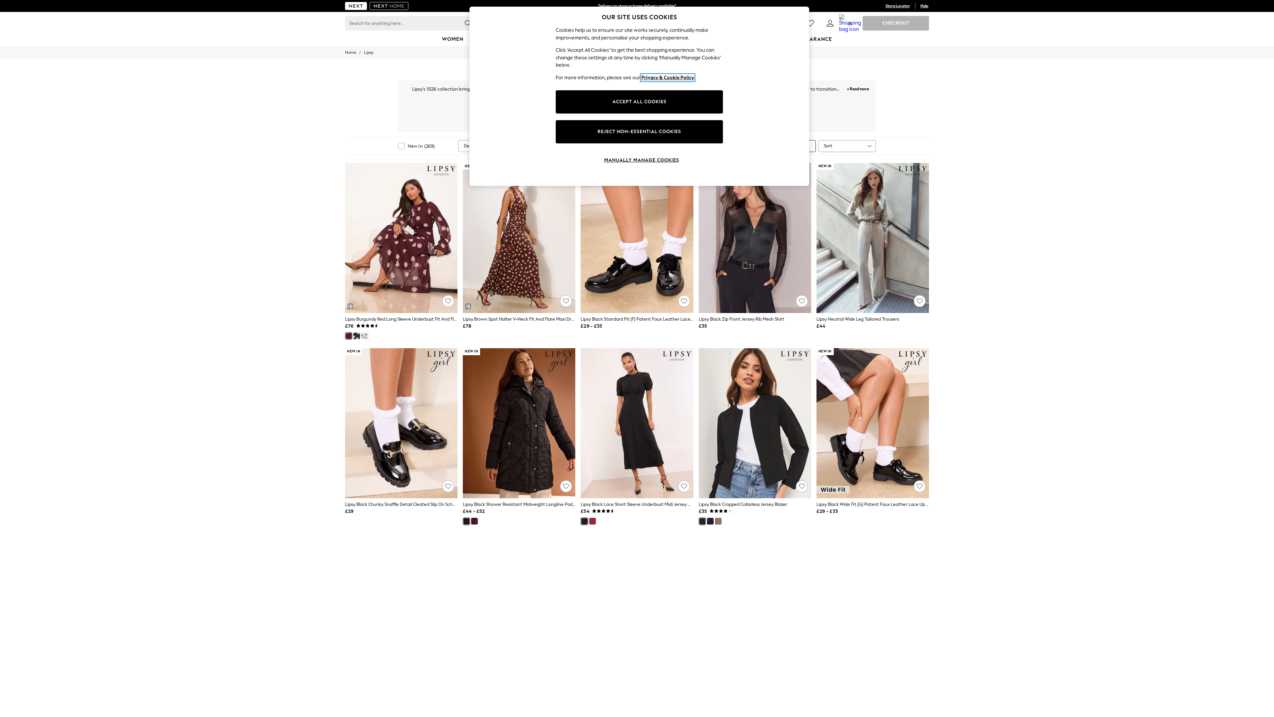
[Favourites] (810, 23)
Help (924, 6)
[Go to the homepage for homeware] (389, 6)
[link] (830, 23)
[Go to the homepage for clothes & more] (356, 6)
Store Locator (897, 6)
